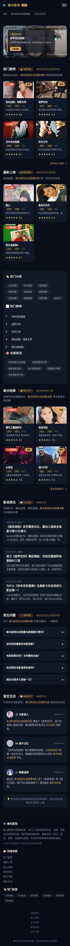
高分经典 (7, 867)
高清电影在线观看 (16, 362)
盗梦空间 (16, 324)
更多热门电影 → (58, 163)
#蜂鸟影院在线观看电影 (48, 69)
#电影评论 (41, 696)
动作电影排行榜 (15, 374)
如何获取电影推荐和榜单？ (21, 667)
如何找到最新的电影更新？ (21, 643)
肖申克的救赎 (18, 316)
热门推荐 (7, 857)
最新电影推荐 (14, 368)
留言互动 (7, 881)
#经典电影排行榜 (44, 390)
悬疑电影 (43, 291)
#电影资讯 (41, 502)
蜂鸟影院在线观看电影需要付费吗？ (25, 632)
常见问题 (7, 876)
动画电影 (28, 291)
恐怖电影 (43, 298)
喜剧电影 (12, 291)
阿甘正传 (16, 331)
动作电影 (12, 285)
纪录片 (57, 298)
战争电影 (12, 298)
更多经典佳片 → (58, 488)
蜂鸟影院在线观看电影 (20, 14)
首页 (5, 14)
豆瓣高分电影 (54, 368)
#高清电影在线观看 (46, 172)
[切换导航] (64, 5)
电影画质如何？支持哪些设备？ (23, 655)
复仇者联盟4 (18, 347)
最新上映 (7, 862)
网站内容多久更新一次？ (19, 679)
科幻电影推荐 (34, 368)
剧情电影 (28, 298)
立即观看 (15, 49)
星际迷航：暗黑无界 (22, 339)
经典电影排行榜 (39, 362)
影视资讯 (7, 871)
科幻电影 (28, 285)
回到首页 (35, 913)
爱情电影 (43, 285)
